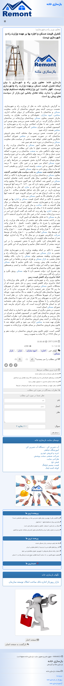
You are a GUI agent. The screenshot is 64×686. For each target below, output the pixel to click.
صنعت (32, 151)
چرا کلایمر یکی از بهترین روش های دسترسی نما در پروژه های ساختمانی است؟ (36, 518)
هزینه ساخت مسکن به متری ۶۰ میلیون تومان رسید (43, 381)
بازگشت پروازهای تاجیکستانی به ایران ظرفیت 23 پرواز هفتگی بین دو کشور (36, 377)
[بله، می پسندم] (32, 359)
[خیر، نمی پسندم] (19, 359)
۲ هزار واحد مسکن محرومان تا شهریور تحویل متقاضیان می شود (41, 551)
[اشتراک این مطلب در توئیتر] (6, 365)
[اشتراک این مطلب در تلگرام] (11, 365)
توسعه (20, 582)
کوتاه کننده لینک (52, 468)
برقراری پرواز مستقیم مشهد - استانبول (48, 521)
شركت (57, 235)
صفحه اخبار (31, 640)
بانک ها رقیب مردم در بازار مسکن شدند (47, 373)
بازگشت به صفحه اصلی (16, 644)
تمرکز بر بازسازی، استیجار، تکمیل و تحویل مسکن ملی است (42, 525)
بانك (38, 582)
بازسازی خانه (54, 4)
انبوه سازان (46, 115)
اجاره (16, 199)
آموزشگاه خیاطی (51, 450)
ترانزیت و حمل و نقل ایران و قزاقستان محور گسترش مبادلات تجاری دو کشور (36, 529)
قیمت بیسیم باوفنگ (50, 465)
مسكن (57, 112)
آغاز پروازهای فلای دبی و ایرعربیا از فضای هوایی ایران (43, 547)
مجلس (57, 115)
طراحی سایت (53, 459)
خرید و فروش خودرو (50, 453)
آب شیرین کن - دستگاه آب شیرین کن (42, 447)
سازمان (13, 582)
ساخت (39, 205)
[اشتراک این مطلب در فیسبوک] (16, 365)
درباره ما (59, 675)
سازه (27, 187)
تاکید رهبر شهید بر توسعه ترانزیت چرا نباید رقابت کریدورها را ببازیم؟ (37, 385)
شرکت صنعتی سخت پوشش (46, 456)
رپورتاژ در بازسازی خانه (54, 679)
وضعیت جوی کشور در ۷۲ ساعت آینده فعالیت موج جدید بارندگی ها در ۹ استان (36, 554)
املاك (26, 582)
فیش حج (55, 462)
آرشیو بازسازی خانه (56, 683)
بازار (49, 253)
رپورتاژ (50, 582)
